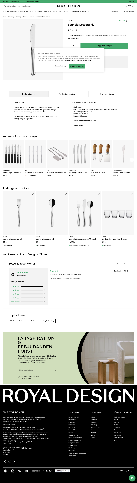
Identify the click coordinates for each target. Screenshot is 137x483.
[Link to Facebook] (4, 461)
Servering (94, 422)
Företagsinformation (75, 437)
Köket (92, 430)
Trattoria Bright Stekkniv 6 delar (13, 172)
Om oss (70, 432)
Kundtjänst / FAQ (73, 417)
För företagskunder (74, 448)
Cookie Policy (72, 445)
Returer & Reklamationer (76, 430)
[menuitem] (6, 11)
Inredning (94, 424)
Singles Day (117, 432)
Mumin (116, 424)
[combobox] (131, 1)
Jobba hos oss (73, 435)
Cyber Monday (118, 437)
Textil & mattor (95, 427)
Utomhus (116, 422)
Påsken (116, 419)
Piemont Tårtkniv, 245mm (121, 172)
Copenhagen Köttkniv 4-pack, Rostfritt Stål (79, 172)
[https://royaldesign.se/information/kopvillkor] (62, 471)
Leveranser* (72, 427)
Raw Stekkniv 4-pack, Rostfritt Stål (35, 172)
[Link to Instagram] (9, 461)
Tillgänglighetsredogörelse (77, 453)
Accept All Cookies (77, 66)
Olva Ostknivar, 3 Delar (98, 172)
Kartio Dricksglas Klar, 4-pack (114, 239)
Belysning (94, 419)
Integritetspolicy (73, 442)
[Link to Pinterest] (14, 461)
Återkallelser (72, 455)
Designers (71, 450)
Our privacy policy (69, 60)
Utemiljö (93, 435)
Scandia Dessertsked (45, 239)
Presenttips (117, 427)
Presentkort (71, 422)
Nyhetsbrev (71, 419)
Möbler (93, 417)
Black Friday (117, 435)
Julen (115, 440)
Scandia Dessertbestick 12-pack (82, 239)
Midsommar (118, 430)
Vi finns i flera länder (9, 424)
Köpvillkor (71, 424)
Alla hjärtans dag (119, 417)
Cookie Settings (60, 66)
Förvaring (94, 432)
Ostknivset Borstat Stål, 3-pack (57, 172)
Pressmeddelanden (74, 440)
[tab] (28, 94)
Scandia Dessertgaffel (12, 239)
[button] (131, 1)
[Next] (132, 160)
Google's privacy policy (83, 60)
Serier (93, 437)
